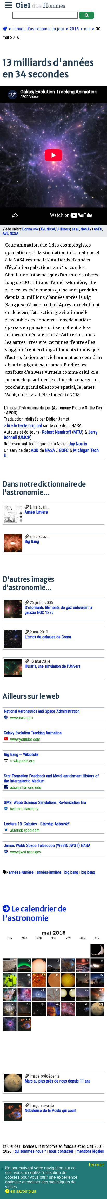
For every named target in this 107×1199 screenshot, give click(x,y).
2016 (75, 28)
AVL (43, 229)
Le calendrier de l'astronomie (34, 913)
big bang (71, 872)
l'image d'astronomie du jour (38, 28)
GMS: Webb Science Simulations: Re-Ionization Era (45, 802)
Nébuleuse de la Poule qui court (50, 1110)
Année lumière (36, 512)
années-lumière (21, 872)
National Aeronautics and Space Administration (41, 711)
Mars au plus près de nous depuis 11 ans (57, 1081)
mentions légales (90, 1151)
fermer (97, 1165)
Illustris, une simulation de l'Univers (53, 666)
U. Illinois (63, 229)
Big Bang (32, 541)
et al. (75, 229)
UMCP (24, 437)
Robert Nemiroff (56, 432)
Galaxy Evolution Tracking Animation (33, 732)
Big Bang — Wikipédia (21, 754)
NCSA (51, 229)
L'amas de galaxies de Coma (48, 636)
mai (88, 28)
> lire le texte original (23, 425)
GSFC (98, 229)
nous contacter (61, 1151)
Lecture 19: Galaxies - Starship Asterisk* (37, 823)
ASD (34, 450)
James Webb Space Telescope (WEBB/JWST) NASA (47, 845)
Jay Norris (78, 443)
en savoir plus (22, 1191)
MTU (77, 432)
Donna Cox (30, 229)
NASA (85, 229)
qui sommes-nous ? (30, 1151)
